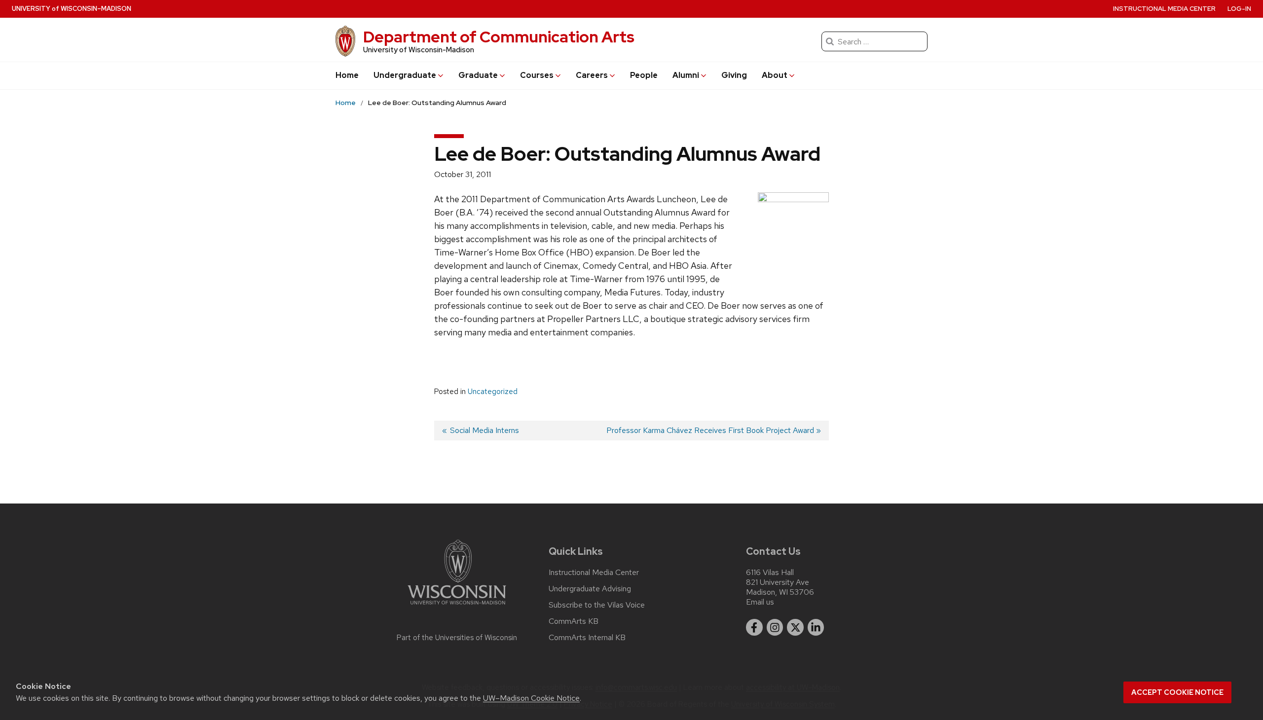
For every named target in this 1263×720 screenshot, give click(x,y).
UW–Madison (71, 8)
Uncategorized (493, 391)
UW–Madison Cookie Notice (531, 698)
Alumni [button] (685, 75)
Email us (760, 602)
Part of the (457, 638)
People (644, 75)
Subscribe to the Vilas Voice (597, 605)
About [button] (774, 75)
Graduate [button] (478, 75)
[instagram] (775, 627)
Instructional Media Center (1164, 8)
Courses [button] (537, 75)
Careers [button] (592, 75)
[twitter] (795, 627)
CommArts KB (573, 621)
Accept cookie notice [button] (1177, 692)
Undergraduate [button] (404, 75)
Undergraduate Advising (590, 589)
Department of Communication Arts (498, 36)
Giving (734, 75)
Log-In (1239, 8)
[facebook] (754, 627)
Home (347, 75)
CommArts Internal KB (587, 638)
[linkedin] (816, 627)
